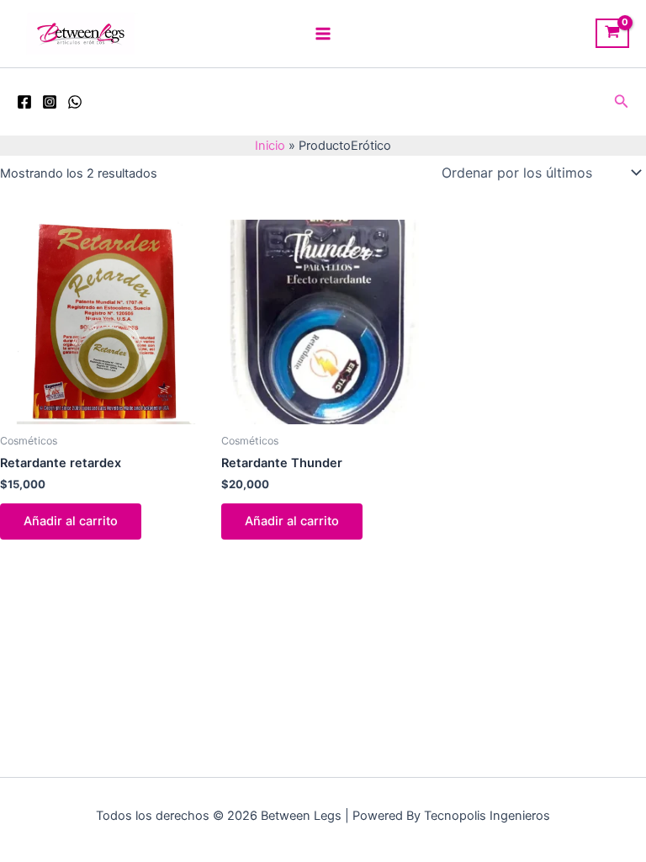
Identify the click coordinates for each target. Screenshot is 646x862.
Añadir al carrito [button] (71, 521)
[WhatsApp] (74, 101)
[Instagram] (49, 101)
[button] (621, 101)
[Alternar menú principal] (323, 34)
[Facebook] (24, 101)
